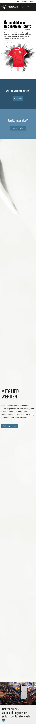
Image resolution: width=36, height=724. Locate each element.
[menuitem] (27, 7)
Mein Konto (24, 1)
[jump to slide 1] (12, 69)
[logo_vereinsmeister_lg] (9, 7)
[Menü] (32, 7)
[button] (3, 720)
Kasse (17, 1)
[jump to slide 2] (18, 69)
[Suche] (27, 7)
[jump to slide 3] (24, 69)
